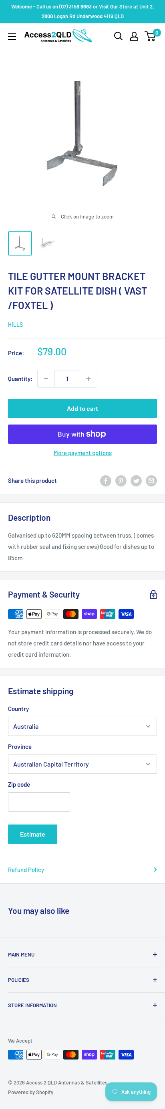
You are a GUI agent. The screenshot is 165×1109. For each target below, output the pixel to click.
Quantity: (20, 378)
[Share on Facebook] (105, 480)
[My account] (134, 36)
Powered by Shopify (30, 1092)
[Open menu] (12, 36)
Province (20, 746)
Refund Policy (26, 869)
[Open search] (118, 36)
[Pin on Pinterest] (121, 480)
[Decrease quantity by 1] (46, 378)
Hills (15, 324)
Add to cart (82, 408)
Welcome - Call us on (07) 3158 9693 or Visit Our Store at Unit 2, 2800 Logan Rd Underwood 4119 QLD (82, 11)
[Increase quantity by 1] (88, 378)
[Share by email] (151, 480)
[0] (150, 36)
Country (18, 708)
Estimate (32, 834)
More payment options (83, 452)
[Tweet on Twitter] (136, 480)
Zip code (19, 784)
